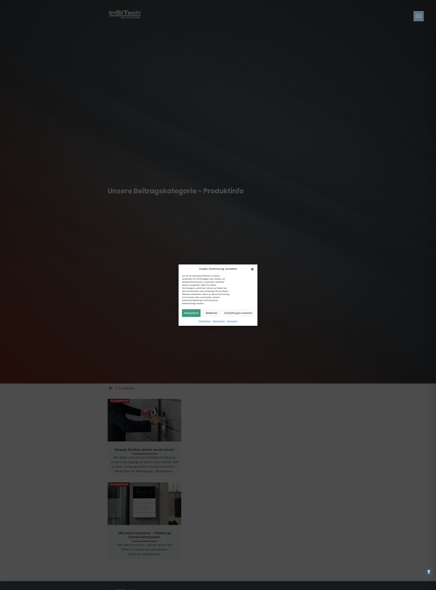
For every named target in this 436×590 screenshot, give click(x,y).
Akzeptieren (191, 313)
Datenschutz (205, 321)
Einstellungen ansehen (238, 313)
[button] (252, 269)
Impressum (232, 321)
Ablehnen (211, 313)
